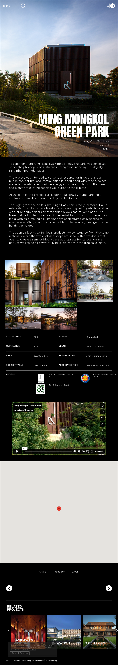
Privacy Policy (51, 660)
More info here (29, 649)
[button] (59, 509)
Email (75, 572)
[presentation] (9, 630)
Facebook (59, 572)
